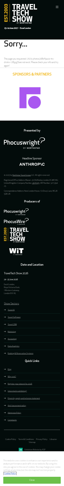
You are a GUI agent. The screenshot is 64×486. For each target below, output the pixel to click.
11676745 (36, 183)
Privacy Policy (41, 439)
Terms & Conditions (26, 439)
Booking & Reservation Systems (20, 354)
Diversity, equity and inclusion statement (24, 398)
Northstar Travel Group (21, 175)
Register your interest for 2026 (20, 384)
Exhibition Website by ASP (35, 450)
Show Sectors (11, 303)
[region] (32, 468)
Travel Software (14, 317)
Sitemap (32, 442)
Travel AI (11, 310)
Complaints (12, 420)
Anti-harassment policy (17, 406)
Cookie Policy (10, 439)
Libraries (53, 439)
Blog (9, 369)
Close (32, 480)
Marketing (12, 332)
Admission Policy (14, 413)
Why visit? (12, 377)
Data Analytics (13, 346)
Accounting (12, 339)
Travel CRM (12, 325)
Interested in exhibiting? (17, 391)
